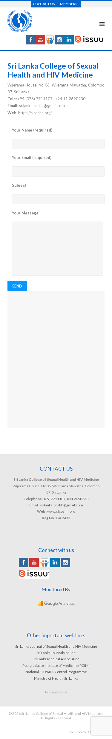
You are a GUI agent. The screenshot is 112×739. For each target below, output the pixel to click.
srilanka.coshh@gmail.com (61, 505)
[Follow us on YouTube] (40, 42)
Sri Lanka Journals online (56, 652)
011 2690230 (77, 499)
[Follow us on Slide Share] (50, 42)
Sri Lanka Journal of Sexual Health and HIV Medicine (56, 646)
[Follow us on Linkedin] (69, 42)
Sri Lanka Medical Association (56, 659)
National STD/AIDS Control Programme (56, 672)
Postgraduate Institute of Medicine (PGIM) (56, 665)
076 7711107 (54, 499)
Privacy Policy (56, 692)
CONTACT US (44, 3)
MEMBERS (68, 3)
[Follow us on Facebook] (31, 42)
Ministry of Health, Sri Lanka (56, 678)
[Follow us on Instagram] (59, 42)
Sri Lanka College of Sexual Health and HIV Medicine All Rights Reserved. (62, 715)
